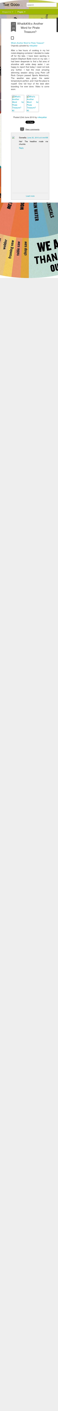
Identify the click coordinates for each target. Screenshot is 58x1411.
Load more (30, 196)
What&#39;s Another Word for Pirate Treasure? (30, 27)
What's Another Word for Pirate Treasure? (27, 43)
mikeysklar (33, 45)
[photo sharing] (12, 40)
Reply (21, 148)
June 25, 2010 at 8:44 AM (37, 137)
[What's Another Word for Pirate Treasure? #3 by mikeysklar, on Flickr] (33, 110)
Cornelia (22, 137)
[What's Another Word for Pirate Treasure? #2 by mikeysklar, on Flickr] (18, 110)
